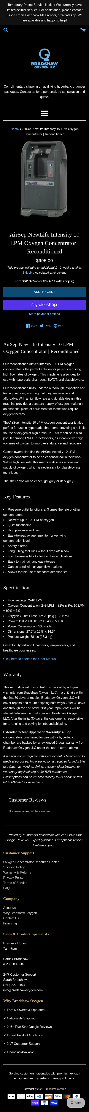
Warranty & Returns (17, 872)
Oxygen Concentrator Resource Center (31, 862)
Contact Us (11, 918)
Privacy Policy (13, 877)
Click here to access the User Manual (29, 659)
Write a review (40, 811)
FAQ (6, 888)
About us (9, 908)
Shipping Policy (14, 867)
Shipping (28, 272)
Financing (10, 923)
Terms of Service (15, 883)
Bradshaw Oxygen (55, 1089)
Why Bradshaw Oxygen (20, 913)
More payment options (44, 313)
